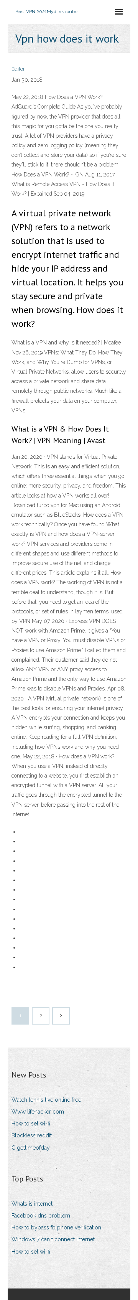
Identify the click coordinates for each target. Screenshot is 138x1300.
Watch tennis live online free (46, 1100)
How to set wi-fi (31, 1123)
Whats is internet (32, 1204)
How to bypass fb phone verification (56, 1227)
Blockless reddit (32, 1135)
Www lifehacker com (38, 1112)
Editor (18, 69)
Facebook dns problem (41, 1216)
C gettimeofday (31, 1148)
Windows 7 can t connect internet (53, 1239)
